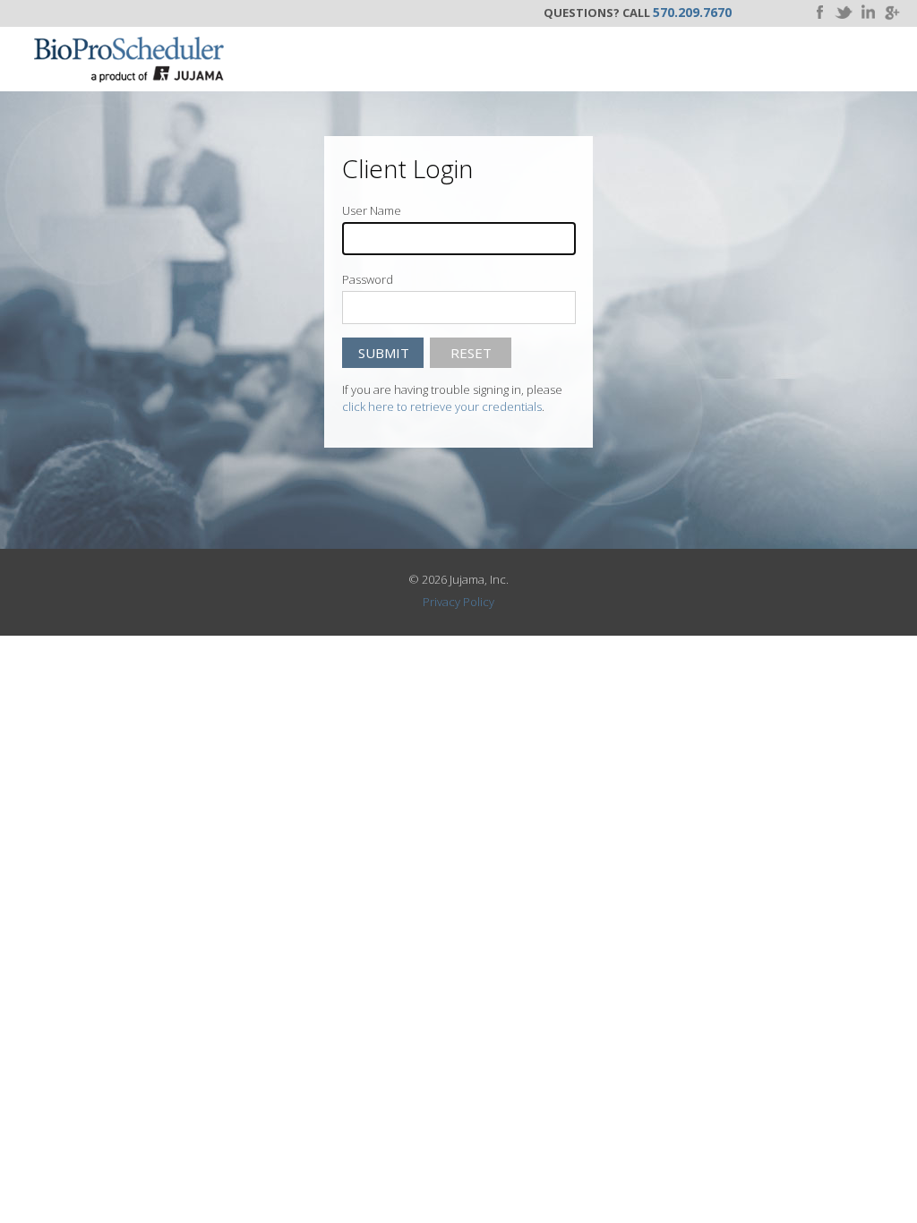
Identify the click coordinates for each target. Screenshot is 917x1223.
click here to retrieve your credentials (442, 406)
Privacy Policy (458, 602)
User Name (371, 210)
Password (367, 279)
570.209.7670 (692, 12)
